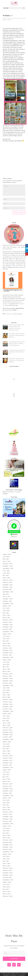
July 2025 (6, 570)
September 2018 (8, 739)
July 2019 (6, 716)
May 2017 (6, 777)
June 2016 (6, 802)
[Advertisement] (14, 157)
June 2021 (6, 664)
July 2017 (6, 772)
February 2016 (8, 812)
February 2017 (8, 784)
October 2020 (7, 683)
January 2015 (7, 842)
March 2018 (6, 753)
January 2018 (7, 758)
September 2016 (8, 795)
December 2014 (8, 845)
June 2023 (6, 610)
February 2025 (8, 580)
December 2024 (8, 585)
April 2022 (6, 643)
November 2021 (8, 652)
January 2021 (7, 676)
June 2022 (6, 638)
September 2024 (8, 592)
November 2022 (8, 627)
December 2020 (8, 678)
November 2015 (8, 819)
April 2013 (6, 891)
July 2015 (6, 828)
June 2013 (6, 887)
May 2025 (6, 575)
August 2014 (7, 854)
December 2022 (8, 624)
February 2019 (8, 727)
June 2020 (6, 690)
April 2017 (6, 779)
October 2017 (7, 765)
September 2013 (8, 880)
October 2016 (7, 793)
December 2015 (8, 816)
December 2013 (8, 873)
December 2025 (8, 566)
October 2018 (7, 737)
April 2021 (6, 669)
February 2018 (8, 755)
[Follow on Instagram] (14, 964)
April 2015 (6, 835)
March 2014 (6, 866)
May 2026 (6, 559)
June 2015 (6, 830)
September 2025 (8, 568)
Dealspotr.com (14, 536)
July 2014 (6, 856)
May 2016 (6, 805)
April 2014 (6, 863)
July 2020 (6, 688)
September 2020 (8, 685)
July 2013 (6, 884)
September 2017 (8, 767)
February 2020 (8, 699)
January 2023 (7, 622)
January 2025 (7, 582)
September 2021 (8, 657)
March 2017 (6, 781)
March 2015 (6, 837)
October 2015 (7, 821)
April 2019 (6, 723)
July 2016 (6, 800)
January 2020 (7, 702)
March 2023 (6, 617)
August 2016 (7, 798)
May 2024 (6, 594)
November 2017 (8, 763)
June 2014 (6, 859)
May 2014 (6, 861)
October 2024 (7, 589)
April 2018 (6, 751)
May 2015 (6, 833)
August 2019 (7, 713)
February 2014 (8, 868)
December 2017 (8, 760)
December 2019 (8, 704)
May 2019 (6, 720)
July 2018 (6, 744)
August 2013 (7, 882)
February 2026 (8, 563)
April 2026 (6, 561)
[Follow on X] (19, 964)
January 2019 (7, 730)
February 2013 (8, 896)
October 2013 (7, 877)
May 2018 (6, 748)
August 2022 (7, 634)
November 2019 (8, 706)
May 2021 (6, 666)
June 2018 (6, 746)
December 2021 (8, 650)
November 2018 (8, 734)
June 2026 (6, 556)
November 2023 (8, 599)
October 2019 (7, 709)
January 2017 (7, 786)
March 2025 (6, 578)
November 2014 (8, 847)
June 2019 (6, 718)
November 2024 (8, 587)
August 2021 (7, 660)
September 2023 (8, 603)
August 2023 (7, 606)
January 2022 (7, 648)
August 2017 (7, 770)
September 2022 (8, 631)
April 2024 (6, 596)
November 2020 (8, 681)
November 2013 (8, 875)
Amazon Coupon (8, 310)
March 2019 (6, 725)
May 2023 (6, 613)
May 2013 (6, 889)
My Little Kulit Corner (19, 18)
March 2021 (6, 671)
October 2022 (7, 629)
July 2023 (6, 608)
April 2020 (6, 695)
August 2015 (7, 826)
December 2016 (8, 788)
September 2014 (8, 851)
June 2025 (6, 573)
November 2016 (8, 791)
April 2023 (6, 615)
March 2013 (6, 894)
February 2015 (8, 840)
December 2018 (8, 732)
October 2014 (7, 849)
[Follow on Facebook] (9, 964)
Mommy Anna (6, 18)
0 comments (9, 19)
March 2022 (6, 645)
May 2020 (6, 692)
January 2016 (7, 814)
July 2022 (6, 636)
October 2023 (7, 601)
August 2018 (7, 741)
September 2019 (8, 711)
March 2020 (6, 697)
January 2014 (7, 870)
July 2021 (6, 662)
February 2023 (8, 620)
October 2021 (7, 655)
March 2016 (6, 809)
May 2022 (6, 641)
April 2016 (6, 807)
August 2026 (7, 554)
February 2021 (8, 674)
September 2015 (8, 823)
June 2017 (6, 774)
